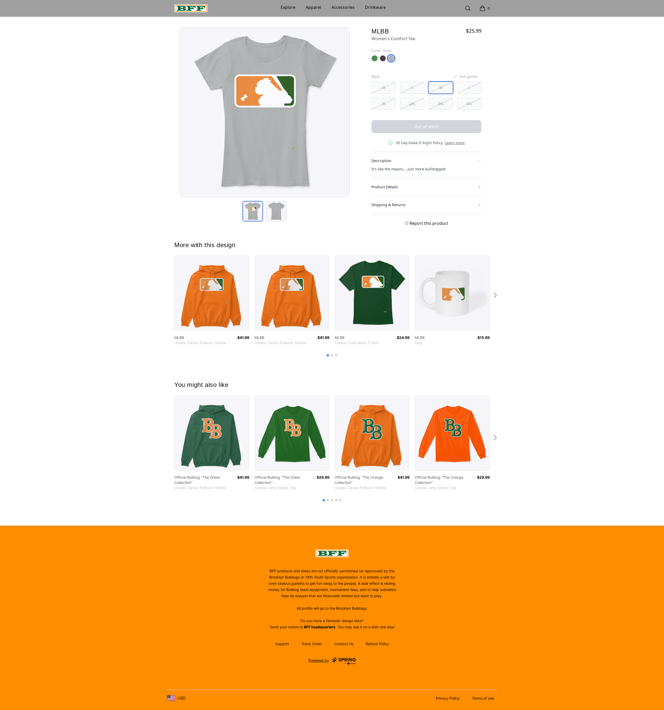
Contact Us (343, 644)
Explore (288, 7)
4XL (469, 103)
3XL (441, 103)
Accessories (343, 7)
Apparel (313, 7)
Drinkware (375, 7)
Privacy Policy (448, 698)
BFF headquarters (319, 627)
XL (384, 103)
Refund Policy (377, 644)
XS (384, 87)
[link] (212, 293)
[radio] (383, 88)
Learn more (455, 142)
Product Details (384, 186)
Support (282, 644)
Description (381, 160)
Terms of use (483, 698)
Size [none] (375, 76)
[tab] (252, 211)
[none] (465, 76)
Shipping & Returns (388, 204)
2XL (412, 103)
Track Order (311, 644)
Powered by (318, 660)
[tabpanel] (264, 112)
